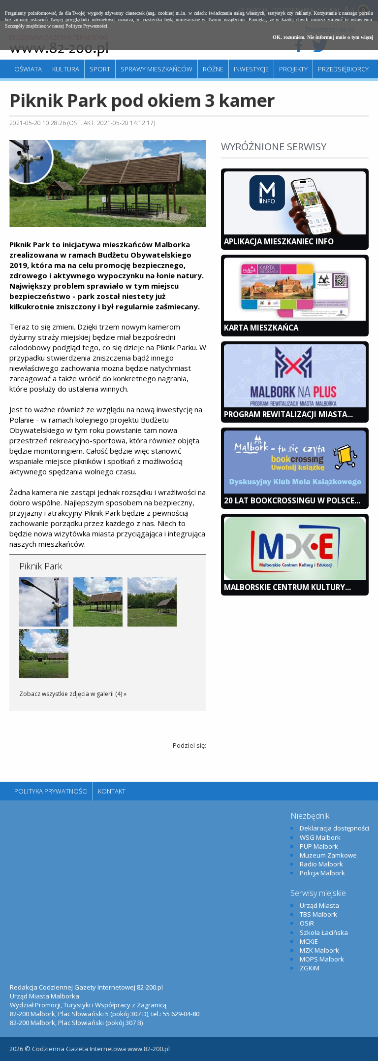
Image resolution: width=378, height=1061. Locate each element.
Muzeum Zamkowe (328, 855)
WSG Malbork (320, 837)
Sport (100, 69)
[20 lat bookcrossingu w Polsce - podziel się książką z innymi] (295, 491)
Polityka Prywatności (51, 791)
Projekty (293, 69)
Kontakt (112, 791)
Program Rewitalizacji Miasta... (288, 414)
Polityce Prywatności (86, 26)
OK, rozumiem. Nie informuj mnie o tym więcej (323, 37)
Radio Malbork (321, 864)
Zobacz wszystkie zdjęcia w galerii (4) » (72, 694)
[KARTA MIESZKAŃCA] (295, 318)
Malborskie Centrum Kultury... (287, 587)
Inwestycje (251, 69)
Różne (213, 69)
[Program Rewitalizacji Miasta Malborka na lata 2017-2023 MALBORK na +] (295, 404)
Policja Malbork (322, 872)
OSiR (307, 923)
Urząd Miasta (319, 905)
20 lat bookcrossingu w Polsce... (292, 500)
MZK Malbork (319, 950)
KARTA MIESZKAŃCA (261, 327)
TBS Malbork (318, 914)
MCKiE (309, 941)
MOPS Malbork (322, 959)
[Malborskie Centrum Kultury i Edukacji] (295, 577)
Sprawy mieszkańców (156, 69)
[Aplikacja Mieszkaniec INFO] (295, 232)
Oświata (28, 69)
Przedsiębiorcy (343, 69)
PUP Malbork (319, 846)
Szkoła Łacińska (324, 932)
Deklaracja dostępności (334, 828)
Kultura (65, 69)
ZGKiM (309, 967)
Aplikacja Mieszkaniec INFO (279, 241)
